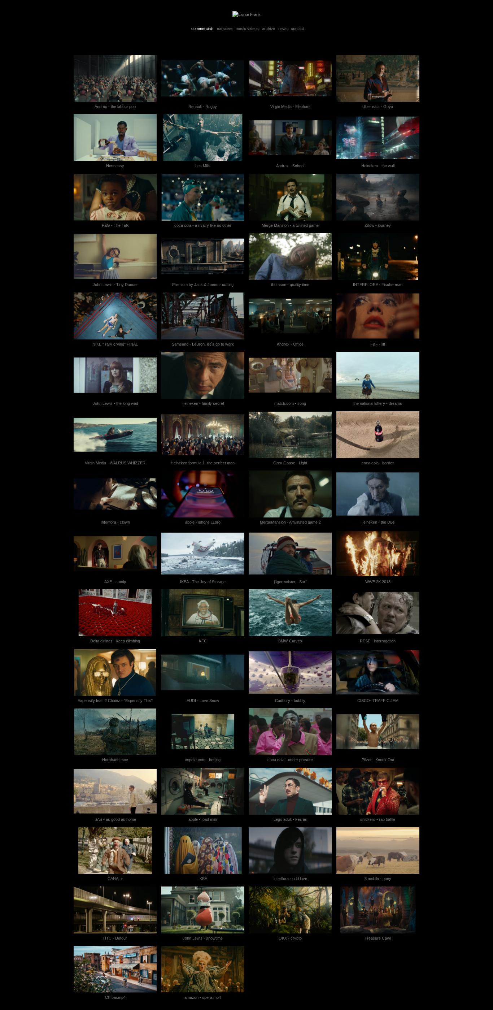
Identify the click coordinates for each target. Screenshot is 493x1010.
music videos (247, 28)
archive (268, 28)
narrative (224, 28)
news (283, 28)
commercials (202, 28)
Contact (297, 28)
